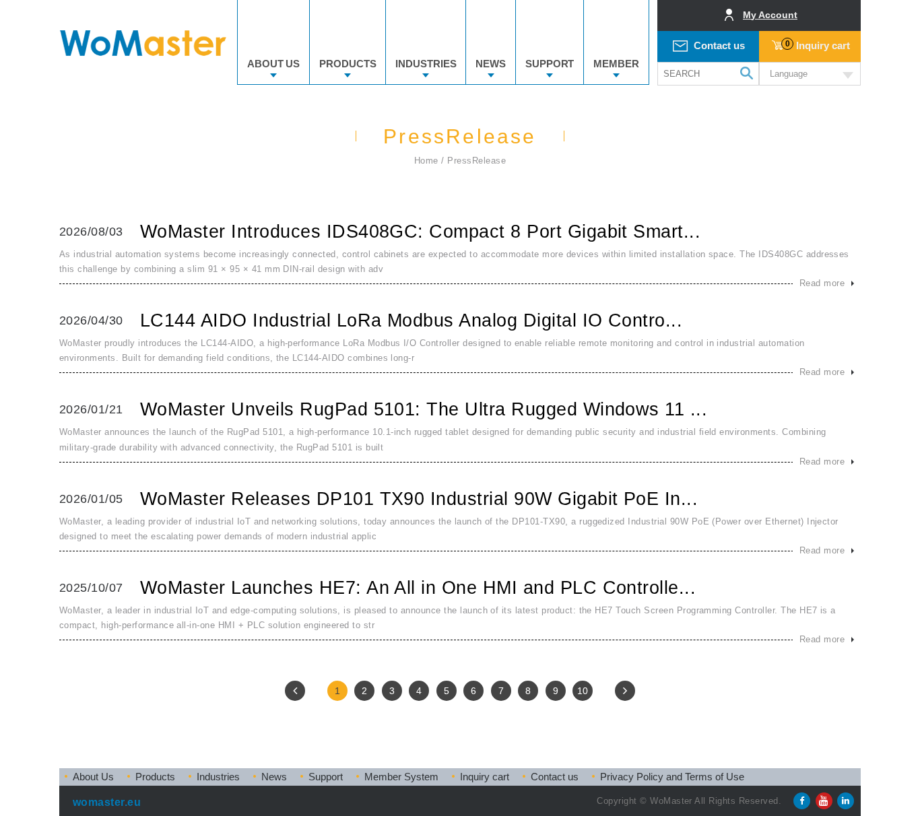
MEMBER (615, 63)
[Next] (625, 691)
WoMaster (143, 43)
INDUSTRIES (425, 63)
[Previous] (295, 691)
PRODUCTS (347, 63)
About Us (93, 776)
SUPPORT (549, 63)
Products (155, 776)
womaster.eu (107, 802)
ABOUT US (273, 63)
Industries (218, 776)
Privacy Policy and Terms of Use (672, 776)
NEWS (490, 63)
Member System (401, 776)
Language (789, 74)
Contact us (719, 45)
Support (325, 776)
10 (582, 690)
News (274, 776)
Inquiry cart (818, 45)
